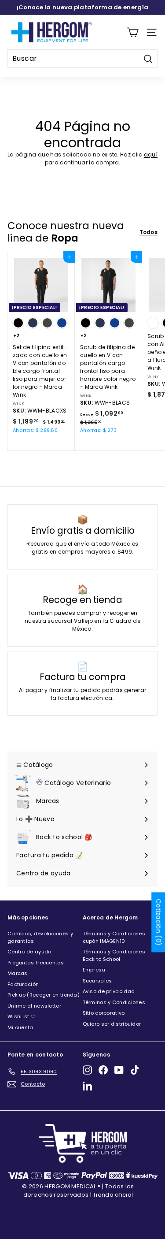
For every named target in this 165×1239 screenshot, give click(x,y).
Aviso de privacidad (109, 991)
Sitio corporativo (104, 1012)
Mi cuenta (20, 1027)
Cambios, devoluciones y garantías (40, 937)
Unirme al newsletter (34, 1005)
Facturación (23, 984)
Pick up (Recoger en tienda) (43, 994)
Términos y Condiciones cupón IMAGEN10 (114, 937)
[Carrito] (132, 32)
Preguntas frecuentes (35, 962)
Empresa (94, 969)
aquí (151, 154)
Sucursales (97, 980)
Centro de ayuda (29, 951)
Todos (148, 232)
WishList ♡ (21, 1016)
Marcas (17, 973)
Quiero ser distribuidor (112, 1023)
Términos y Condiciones (114, 1002)
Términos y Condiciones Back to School (114, 955)
